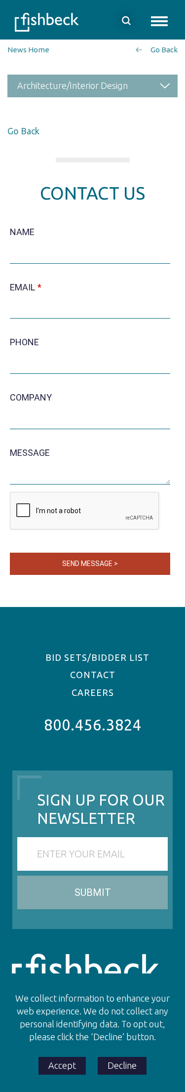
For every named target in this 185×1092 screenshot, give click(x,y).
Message (30, 452)
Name (22, 232)
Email (22, 287)
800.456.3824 (93, 724)
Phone (24, 342)
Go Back (164, 49)
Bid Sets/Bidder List (97, 657)
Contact (92, 675)
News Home (28, 49)
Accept (62, 1065)
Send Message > (90, 563)
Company (31, 397)
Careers (93, 692)
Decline (122, 1065)
